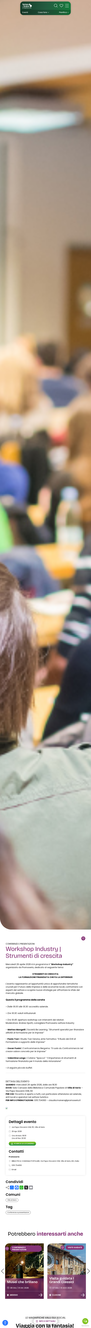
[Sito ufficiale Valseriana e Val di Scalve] (27, 5)
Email (14, 1169)
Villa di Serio (12, 1200)
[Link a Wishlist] (61, 5)
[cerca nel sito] (56, 5)
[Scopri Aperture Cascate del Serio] (82, 1295)
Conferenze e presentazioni (20, 943)
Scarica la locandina (24, 1143)
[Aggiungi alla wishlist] (83, 938)
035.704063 (17, 1165)
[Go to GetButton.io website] (85, 1325)
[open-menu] (67, 5)
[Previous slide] (2, 1271)
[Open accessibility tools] (5, 1323)
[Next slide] (88, 1271)
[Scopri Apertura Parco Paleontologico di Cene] (40, 1295)
